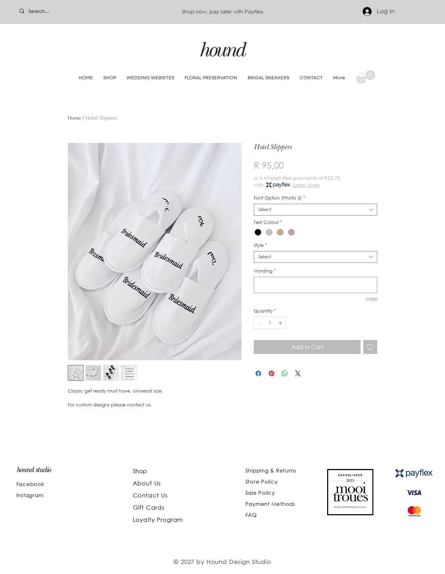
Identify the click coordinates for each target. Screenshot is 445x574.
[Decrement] (259, 323)
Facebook (30, 483)
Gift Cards (149, 507)
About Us (148, 483)
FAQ (251, 514)
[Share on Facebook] (258, 373)
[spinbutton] (270, 323)
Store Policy (261, 481)
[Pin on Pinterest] (271, 373)
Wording (265, 271)
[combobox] (315, 210)
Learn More (306, 184)
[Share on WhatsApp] (285, 373)
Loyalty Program (158, 519)
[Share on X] (298, 373)
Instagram (30, 495)
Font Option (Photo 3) (279, 198)
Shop (140, 471)
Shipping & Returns (271, 470)
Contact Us (150, 495)
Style (260, 245)
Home (74, 118)
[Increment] (281, 323)
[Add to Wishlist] (370, 347)
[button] (365, 76)
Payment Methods (270, 503)
